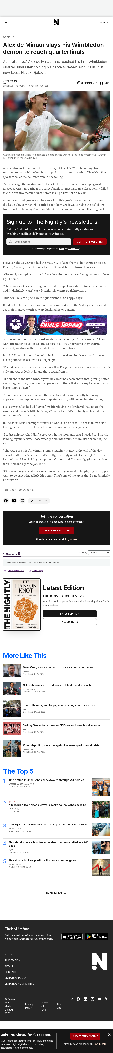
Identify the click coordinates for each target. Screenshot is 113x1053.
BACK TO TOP (54, 893)
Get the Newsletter (90, 241)
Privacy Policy (74, 249)
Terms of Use (45, 1006)
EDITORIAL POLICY (16, 977)
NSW (11, 850)
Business (13, 864)
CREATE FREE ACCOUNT (56, 530)
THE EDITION (12, 960)
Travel (12, 829)
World (12, 809)
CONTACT (10, 972)
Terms (61, 249)
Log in (104, 22)
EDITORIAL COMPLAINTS (19, 983)
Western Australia (19, 784)
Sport (6, 37)
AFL (24, 709)
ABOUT (9, 966)
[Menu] (6, 22)
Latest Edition (69, 613)
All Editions (70, 621)
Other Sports (25, 489)
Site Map (59, 1006)
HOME (8, 954)
